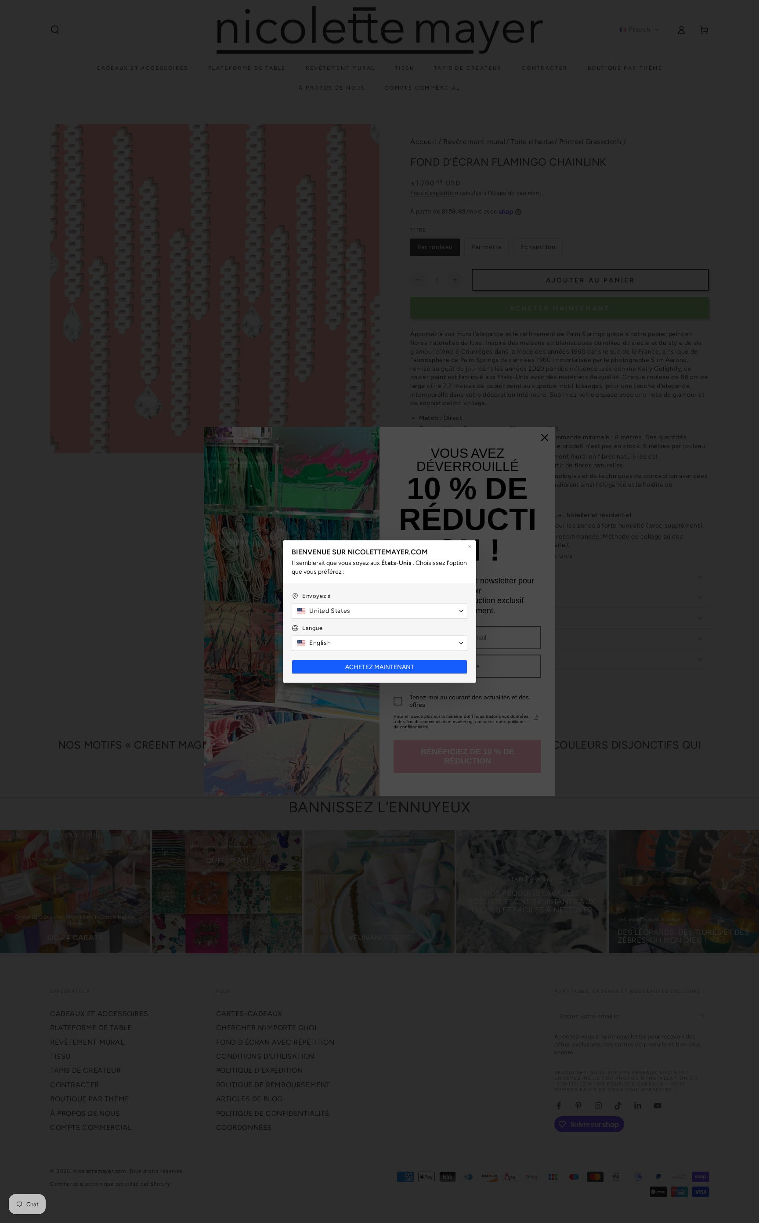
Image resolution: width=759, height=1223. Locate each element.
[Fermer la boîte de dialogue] (469, 547)
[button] (379, 611)
